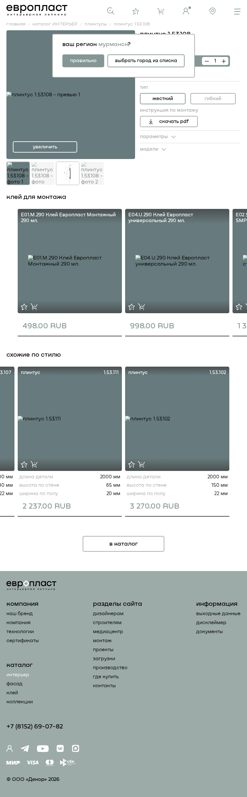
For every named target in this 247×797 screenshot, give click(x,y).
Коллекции (19, 701)
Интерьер (17, 674)
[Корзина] (160, 11)
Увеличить (45, 147)
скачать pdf (174, 121)
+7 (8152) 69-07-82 (34, 726)
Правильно (83, 60)
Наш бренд (19, 613)
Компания (18, 622)
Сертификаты (22, 640)
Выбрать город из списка (146, 60)
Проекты (103, 649)
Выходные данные (218, 613)
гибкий (213, 98)
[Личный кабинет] (187, 10)
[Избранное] (136, 11)
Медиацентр (108, 631)
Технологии (20, 631)
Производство (110, 667)
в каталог (123, 544)
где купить (106, 676)
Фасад (14, 683)
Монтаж (102, 640)
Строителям (107, 622)
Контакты (104, 685)
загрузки (104, 658)
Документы (209, 631)
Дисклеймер (211, 622)
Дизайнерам (108, 613)
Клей (12, 692)
